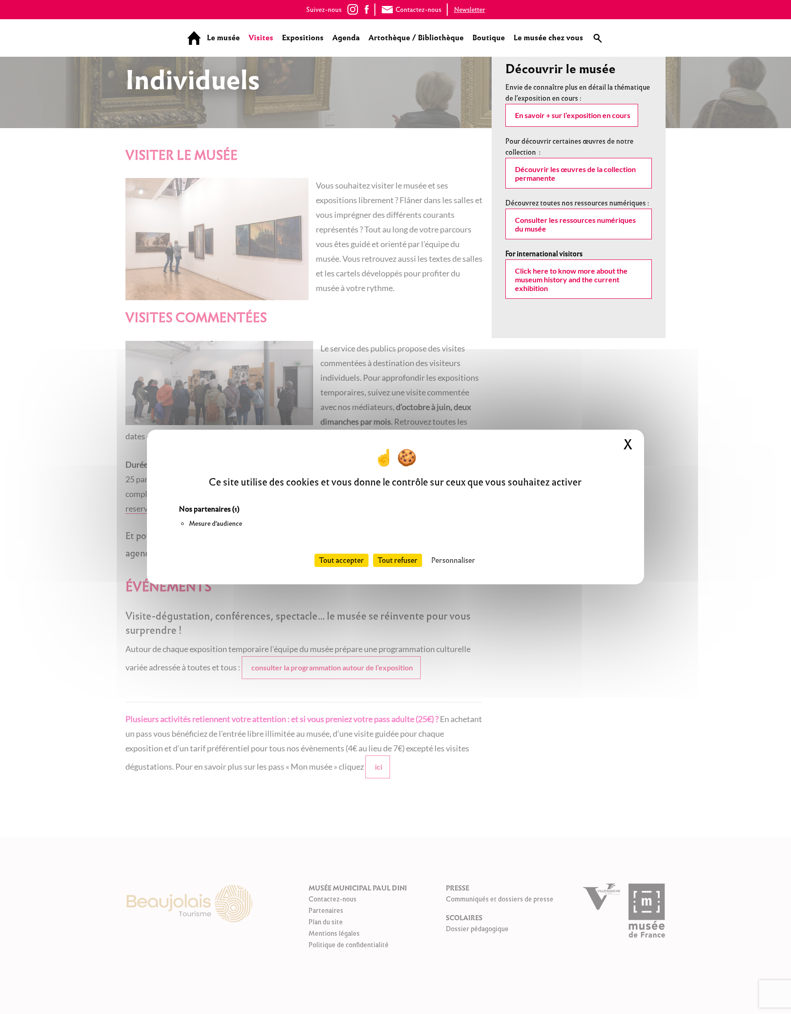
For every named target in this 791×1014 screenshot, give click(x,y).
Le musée (223, 37)
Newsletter (469, 9)
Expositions (303, 37)
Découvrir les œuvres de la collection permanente (575, 173)
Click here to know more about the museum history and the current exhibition (571, 279)
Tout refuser (397, 560)
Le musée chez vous (548, 37)
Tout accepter (341, 560)
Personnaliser (453, 560)
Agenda (346, 37)
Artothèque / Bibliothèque (416, 37)
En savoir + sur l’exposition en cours (572, 115)
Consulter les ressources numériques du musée (575, 224)
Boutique (488, 37)
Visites (261, 37)
